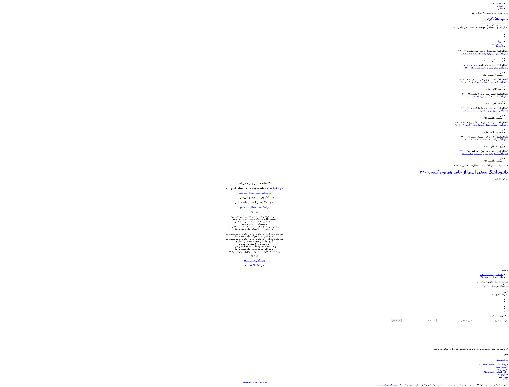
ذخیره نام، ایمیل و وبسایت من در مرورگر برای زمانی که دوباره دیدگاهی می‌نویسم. (469, 349)
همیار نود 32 (503, 374)
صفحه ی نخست (496, 3)
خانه (506, 165)
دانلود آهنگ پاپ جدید (275, 188)
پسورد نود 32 (502, 369)
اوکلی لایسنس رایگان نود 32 (496, 372)
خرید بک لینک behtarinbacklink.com (493, 364)
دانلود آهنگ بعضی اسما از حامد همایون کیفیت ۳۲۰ (464, 172)
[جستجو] (507, 25)
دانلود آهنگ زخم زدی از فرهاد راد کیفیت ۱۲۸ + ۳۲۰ (485, 111)
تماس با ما (498, 8)
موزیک (500, 41)
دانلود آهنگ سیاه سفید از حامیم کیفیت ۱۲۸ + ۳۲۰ (486, 68)
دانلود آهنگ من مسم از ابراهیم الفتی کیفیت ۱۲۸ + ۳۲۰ (484, 53)
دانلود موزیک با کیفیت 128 (491, 277)
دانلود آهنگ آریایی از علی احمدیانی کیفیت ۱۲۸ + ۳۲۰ (485, 139)
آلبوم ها (499, 46)
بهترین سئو (503, 377)
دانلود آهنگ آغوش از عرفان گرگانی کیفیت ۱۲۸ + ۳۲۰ (485, 153)
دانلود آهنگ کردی (496, 19)
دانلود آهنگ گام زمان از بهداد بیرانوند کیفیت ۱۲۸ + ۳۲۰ (484, 82)
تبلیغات (499, 6)
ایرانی (499, 165)
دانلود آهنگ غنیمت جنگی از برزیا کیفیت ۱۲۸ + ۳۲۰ (486, 96)
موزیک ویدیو (497, 44)
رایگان (505, 379)
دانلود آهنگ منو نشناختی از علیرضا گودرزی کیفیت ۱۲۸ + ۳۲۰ (481, 125)
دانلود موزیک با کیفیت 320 (491, 274)
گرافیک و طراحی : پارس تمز (388, 385)
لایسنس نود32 (502, 367)
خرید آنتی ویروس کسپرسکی (254, 382)
